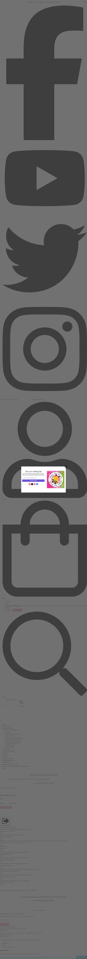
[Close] (66, 466)
